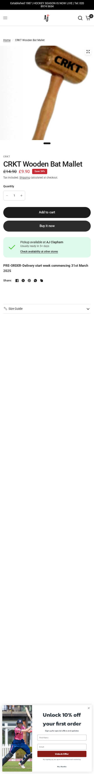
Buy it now (47, 226)
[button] (13, 308)
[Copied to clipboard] (41, 280)
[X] (23, 280)
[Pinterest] (29, 280)
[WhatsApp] (35, 280)
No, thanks (61, 766)
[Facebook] (17, 280)
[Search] (80, 18)
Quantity (8, 186)
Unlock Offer (61, 754)
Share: (7, 280)
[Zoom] (88, 51)
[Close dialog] (89, 708)
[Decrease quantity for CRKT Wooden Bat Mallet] (6, 195)
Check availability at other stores (39, 251)
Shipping (24, 177)
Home (6, 40)
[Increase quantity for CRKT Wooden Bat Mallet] (21, 195)
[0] (87, 18)
